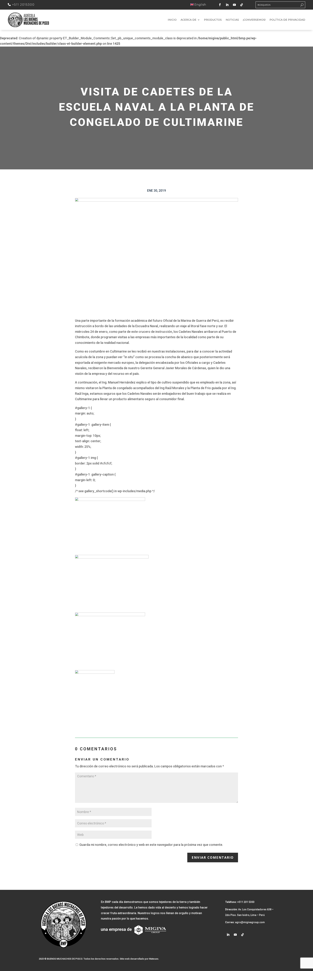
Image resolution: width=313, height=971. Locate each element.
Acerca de (188, 19)
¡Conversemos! (254, 19)
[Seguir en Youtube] (234, 5)
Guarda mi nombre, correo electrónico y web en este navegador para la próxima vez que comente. (151, 845)
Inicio (172, 19)
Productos (213, 19)
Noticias (232, 19)
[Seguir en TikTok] (242, 5)
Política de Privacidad (287, 19)
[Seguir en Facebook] (220, 5)
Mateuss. (154, 958)
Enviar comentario (213, 857)
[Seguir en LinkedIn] (227, 5)
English (200, 4)
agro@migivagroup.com (250, 922)
